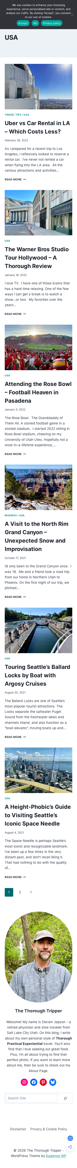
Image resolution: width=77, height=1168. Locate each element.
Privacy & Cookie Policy (48, 1129)
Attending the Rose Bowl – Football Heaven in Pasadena (38, 392)
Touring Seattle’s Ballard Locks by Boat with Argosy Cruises (37, 675)
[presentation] (38, 86)
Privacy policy (51, 23)
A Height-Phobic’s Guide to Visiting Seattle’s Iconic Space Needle (38, 815)
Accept (23, 23)
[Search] (65, 1098)
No (35, 23)
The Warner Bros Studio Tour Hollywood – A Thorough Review (37, 257)
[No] (72, 15)
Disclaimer (18, 1129)
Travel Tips (13, 114)
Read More (15, 179)
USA (26, 114)
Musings (11, 515)
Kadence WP (56, 1156)
